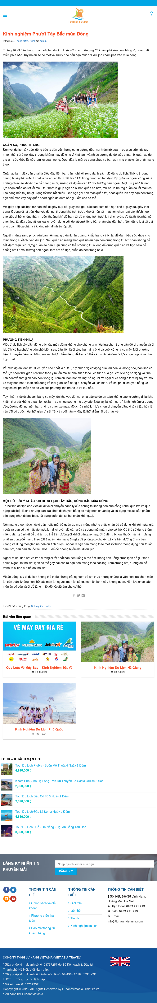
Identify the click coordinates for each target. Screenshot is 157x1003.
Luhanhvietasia (72, 989)
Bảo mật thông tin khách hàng (42, 930)
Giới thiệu (76, 903)
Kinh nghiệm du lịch (41, 606)
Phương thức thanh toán (43, 918)
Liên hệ (75, 910)
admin (43, 41)
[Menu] (5, 15)
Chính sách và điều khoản (43, 905)
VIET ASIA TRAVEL (67, 957)
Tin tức (75, 918)
